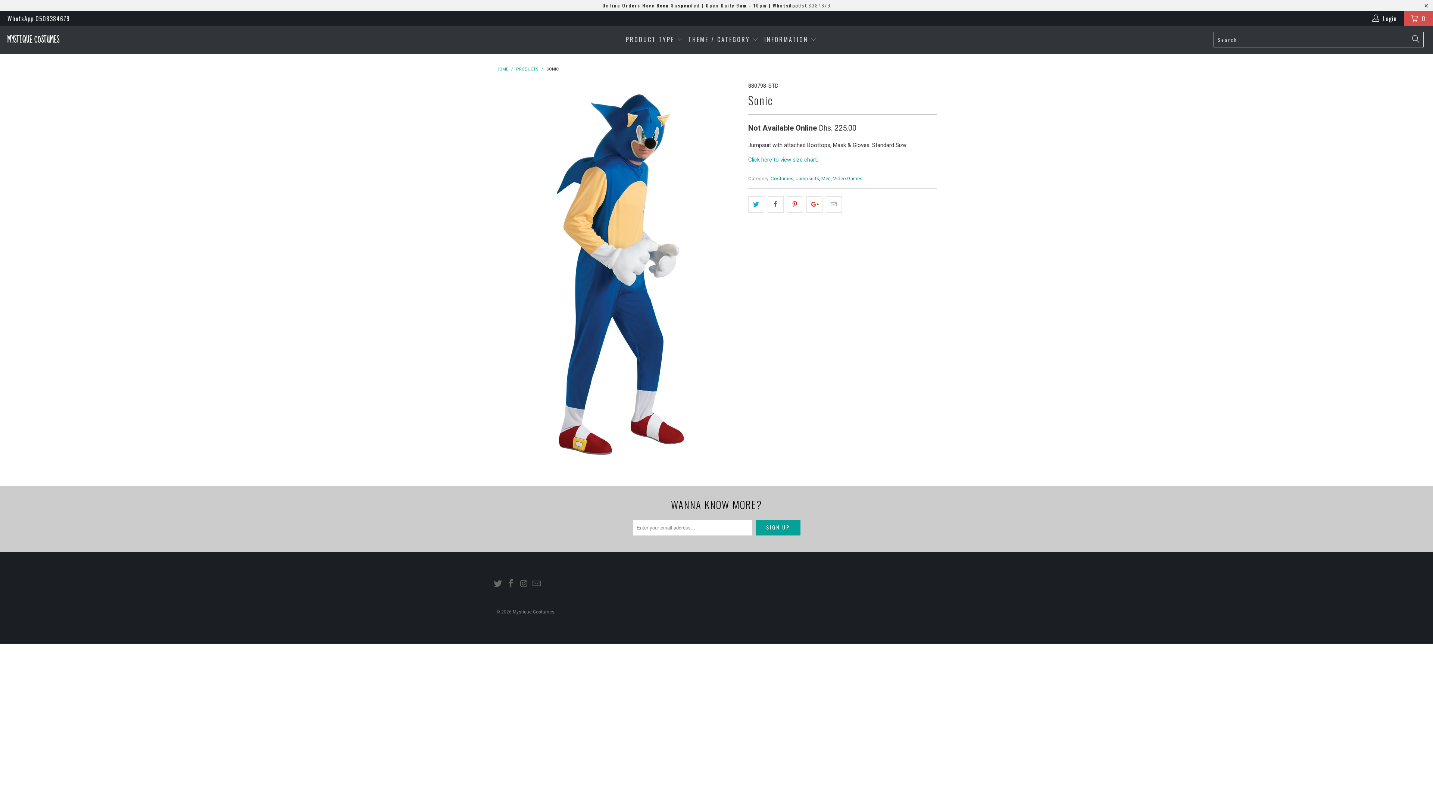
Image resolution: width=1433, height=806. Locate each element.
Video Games (847, 178)
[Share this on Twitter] (756, 204)
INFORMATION (787, 39)
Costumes (782, 178)
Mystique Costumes (33, 39)
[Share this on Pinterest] (795, 204)
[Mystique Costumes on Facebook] (511, 584)
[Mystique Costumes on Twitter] (498, 584)
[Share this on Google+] (814, 204)
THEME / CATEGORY (719, 39)
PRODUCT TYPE (651, 39)
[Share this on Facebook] (776, 204)
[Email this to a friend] (834, 204)
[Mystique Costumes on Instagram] (524, 584)
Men (826, 178)
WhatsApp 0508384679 (38, 18)
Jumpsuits (807, 178)
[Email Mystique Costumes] (537, 584)
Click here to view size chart (782, 159)
